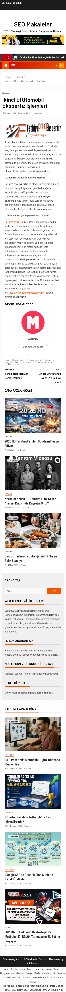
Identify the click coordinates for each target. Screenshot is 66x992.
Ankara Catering (35, 969)
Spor (7, 927)
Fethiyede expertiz (14, 364)
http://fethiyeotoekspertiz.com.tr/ (27, 292)
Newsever (54, 959)
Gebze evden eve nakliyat (31, 977)
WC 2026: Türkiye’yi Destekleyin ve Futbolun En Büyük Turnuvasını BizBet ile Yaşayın (32, 936)
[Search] (56, 65)
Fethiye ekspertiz (18, 360)
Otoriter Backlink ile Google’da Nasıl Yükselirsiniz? (37, 57)
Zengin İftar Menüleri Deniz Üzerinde (17, 373)
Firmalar (6, 93)
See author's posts (33, 346)
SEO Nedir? (9, 755)
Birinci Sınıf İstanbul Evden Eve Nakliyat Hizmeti (50, 376)
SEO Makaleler (33, 24)
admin (8, 113)
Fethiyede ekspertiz (43, 362)
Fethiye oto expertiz (24, 362)
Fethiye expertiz (35, 360)
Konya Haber (52, 969)
